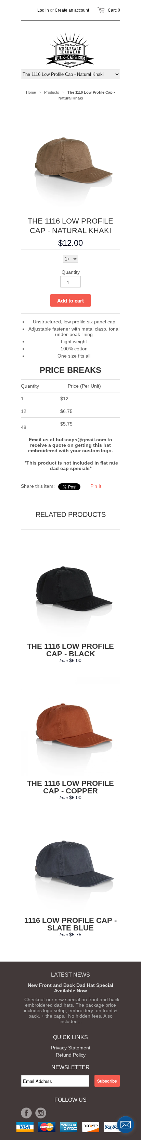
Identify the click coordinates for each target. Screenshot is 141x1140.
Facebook (26, 1113)
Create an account (72, 10)
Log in (43, 10)
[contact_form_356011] (125, 1124)
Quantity (71, 272)
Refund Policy (71, 1055)
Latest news (70, 975)
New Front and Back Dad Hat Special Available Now (70, 987)
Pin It (95, 486)
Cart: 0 (114, 10)
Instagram (40, 1113)
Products (51, 92)
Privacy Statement (70, 1047)
